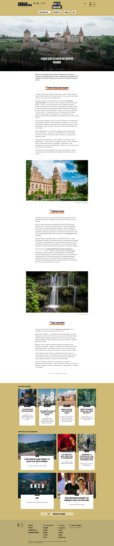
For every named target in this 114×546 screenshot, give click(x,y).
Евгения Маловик (62, 69)
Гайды (66, 12)
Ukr (34, 3)
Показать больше (59, 514)
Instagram (45, 528)
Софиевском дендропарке (63, 329)
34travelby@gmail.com (77, 527)
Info (73, 12)
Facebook (45, 530)
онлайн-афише (69, 233)
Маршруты (57, 12)
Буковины (72, 251)
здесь (64, 131)
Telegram (45, 535)
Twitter (45, 537)
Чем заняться (43, 12)
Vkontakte (45, 532)
